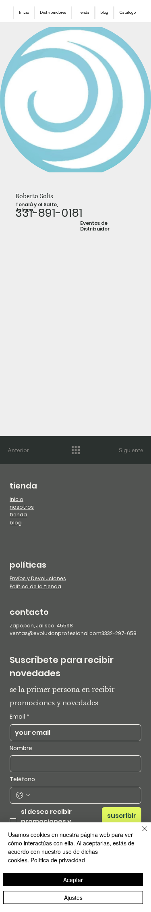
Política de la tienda (35, 586)
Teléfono (22, 779)
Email (19, 717)
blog (16, 522)
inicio (16, 499)
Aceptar (73, 880)
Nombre (21, 748)
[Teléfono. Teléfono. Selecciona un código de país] (23, 795)
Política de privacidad (58, 860)
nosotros (22, 506)
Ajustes (73, 897)
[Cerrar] (139, 833)
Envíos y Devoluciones (38, 578)
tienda (18, 514)
